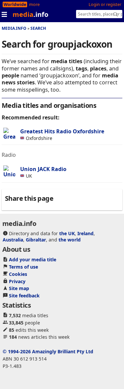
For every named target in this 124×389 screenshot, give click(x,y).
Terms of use (23, 267)
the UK (67, 233)
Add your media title (32, 259)
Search (38, 28)
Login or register (105, 4)
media (30, 14)
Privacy (17, 281)
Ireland (85, 233)
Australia (13, 240)
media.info (14, 28)
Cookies (18, 274)
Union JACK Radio (43, 169)
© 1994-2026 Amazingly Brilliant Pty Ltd (48, 351)
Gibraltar (36, 240)
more (34, 4)
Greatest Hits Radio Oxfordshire (62, 131)
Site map (19, 288)
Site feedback (24, 295)
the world (70, 240)
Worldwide (15, 4)
